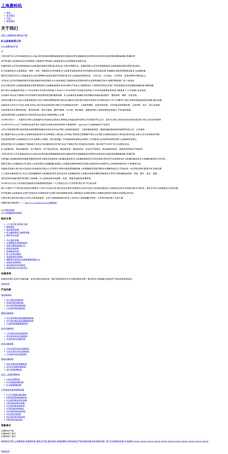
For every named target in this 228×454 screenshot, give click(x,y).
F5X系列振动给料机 (15, 406)
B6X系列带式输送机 (15, 417)
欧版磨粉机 (30, 441)
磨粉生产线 (22, 35)
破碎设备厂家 (102, 441)
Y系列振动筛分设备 (15, 403)
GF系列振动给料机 (15, 408)
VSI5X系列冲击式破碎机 (17, 351)
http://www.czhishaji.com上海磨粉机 (41, 203)
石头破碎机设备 (116, 441)
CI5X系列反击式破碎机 (17, 333)
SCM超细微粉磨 (13, 385)
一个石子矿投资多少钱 (16, 224)
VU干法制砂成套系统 (16, 395)
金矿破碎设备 (12, 230)
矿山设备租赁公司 (11, 41)
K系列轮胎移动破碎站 (16, 397)
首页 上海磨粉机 (8, 35)
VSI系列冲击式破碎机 (16, 354)
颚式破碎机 (6, 295)
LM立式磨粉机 (13, 379)
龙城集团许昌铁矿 (14, 257)
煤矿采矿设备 (12, 235)
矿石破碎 (129, 441)
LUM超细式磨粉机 (15, 382)
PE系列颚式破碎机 (15, 303)
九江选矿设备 (12, 240)
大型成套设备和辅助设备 (12, 390)
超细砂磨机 (61, 441)
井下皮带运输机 (13, 254)
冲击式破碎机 (7, 344)
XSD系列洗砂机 (13, 414)
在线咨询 (5, 284)
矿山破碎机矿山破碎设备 (18, 232)
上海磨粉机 (19, 441)
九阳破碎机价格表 (13, 213)
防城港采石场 (12, 251)
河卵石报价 (9, 210)
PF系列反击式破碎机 (16, 339)
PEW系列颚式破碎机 (16, 305)
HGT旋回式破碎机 (14, 300)
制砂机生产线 (7, 441)
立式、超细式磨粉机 (10, 374)
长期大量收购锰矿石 (15, 246)
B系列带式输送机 (14, 420)
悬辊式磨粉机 (7, 359)
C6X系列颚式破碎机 (15, 308)
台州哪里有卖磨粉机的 (16, 243)
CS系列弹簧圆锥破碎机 (17, 323)
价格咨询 (5, 451)
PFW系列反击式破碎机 (17, 336)
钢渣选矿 (10, 227)
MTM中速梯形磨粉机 (16, 367)
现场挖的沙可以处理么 (16, 268)
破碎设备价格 (89, 441)
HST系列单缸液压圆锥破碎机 (20, 318)
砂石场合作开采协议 (15, 265)
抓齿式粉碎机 (12, 248)
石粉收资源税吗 (13, 262)
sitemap (137, 441)
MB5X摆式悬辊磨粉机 (16, 364)
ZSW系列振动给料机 (16, 411)
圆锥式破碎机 (7, 313)
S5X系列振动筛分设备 (16, 400)
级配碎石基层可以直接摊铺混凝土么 (23, 259)
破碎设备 (52, 441)
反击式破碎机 (7, 328)
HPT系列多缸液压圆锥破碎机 (20, 321)
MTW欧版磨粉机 (14, 369)
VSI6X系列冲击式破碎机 (17, 349)
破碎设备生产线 (75, 441)
